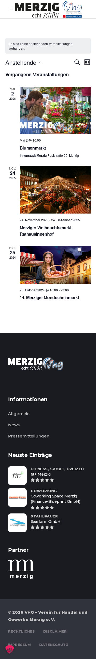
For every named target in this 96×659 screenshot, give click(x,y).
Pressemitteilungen (28, 436)
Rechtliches (21, 631)
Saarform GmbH (46, 521)
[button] (9, 649)
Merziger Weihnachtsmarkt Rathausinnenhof (45, 230)
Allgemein (19, 413)
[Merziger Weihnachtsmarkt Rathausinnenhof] (55, 190)
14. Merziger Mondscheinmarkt (49, 297)
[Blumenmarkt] (55, 110)
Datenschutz (53, 644)
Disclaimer (55, 631)
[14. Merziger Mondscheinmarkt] (55, 265)
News (14, 424)
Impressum (19, 644)
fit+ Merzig (40, 474)
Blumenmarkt (33, 148)
